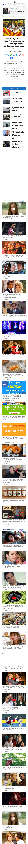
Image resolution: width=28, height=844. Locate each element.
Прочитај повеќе (14, 79)
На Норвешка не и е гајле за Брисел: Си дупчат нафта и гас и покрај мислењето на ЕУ (18, 101)
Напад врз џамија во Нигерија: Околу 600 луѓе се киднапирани (17, 116)
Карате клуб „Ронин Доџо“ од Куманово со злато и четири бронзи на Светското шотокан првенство (14, 43)
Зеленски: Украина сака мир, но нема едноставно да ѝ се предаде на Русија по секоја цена (18, 125)
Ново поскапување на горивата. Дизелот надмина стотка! (18, 92)
